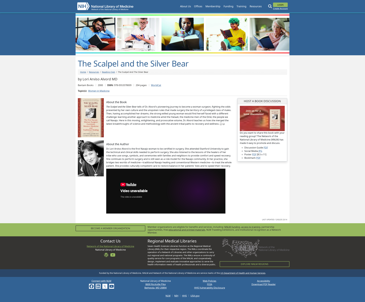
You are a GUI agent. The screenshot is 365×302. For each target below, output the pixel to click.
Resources (94, 72)
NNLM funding (232, 226)
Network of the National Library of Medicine (110, 246)
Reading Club (108, 72)
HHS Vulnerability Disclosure (209, 287)
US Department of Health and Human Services (242, 273)
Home (83, 72)
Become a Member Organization (110, 228)
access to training (250, 226)
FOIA (209, 284)
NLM (168, 295)
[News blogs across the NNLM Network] (107, 255)
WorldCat (156, 85)
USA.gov (194, 295)
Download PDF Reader (264, 284)
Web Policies (209, 280)
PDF (266, 147)
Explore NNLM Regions (254, 264)
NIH (176, 295)
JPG (260, 151)
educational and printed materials (187, 229)
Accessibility (263, 280)
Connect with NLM (101, 280)
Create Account (280, 8)
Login (280, 4)
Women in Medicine (99, 90)
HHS (184, 295)
